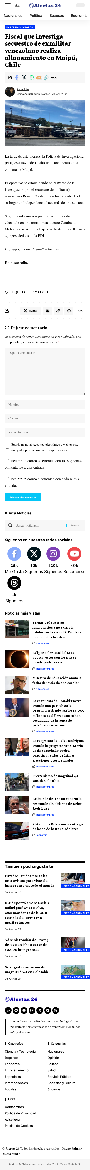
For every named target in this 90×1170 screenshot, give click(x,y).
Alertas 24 (15, 892)
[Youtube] (74, 561)
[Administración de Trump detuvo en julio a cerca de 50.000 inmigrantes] (73, 944)
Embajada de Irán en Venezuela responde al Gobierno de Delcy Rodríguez (57, 804)
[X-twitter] (39, 1010)
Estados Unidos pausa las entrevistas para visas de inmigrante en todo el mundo (29, 880)
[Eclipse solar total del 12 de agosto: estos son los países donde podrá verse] (17, 659)
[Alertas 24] (45, 5)
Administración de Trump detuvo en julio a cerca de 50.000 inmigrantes (27, 944)
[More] (53, 77)
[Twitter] (34, 561)
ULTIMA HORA (38, 292)
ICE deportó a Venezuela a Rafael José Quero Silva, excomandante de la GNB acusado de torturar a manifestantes (27, 912)
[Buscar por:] (39, 525)
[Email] (39, 77)
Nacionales (42, 643)
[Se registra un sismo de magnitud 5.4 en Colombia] (73, 972)
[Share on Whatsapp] (31, 77)
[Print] (68, 311)
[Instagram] (53, 561)
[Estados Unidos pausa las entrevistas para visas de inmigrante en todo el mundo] (73, 880)
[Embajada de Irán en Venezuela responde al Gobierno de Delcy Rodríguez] (17, 805)
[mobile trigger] (9, 5)
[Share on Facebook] (16, 77)
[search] (68, 5)
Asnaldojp (23, 89)
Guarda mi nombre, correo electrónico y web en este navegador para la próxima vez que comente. (44, 447)
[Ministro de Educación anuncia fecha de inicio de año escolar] (17, 685)
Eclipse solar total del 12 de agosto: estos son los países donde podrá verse (54, 657)
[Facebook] (14, 561)
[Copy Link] (46, 77)
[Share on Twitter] (24, 77)
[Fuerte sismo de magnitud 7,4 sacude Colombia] (17, 782)
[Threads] (14, 590)
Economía (41, 834)
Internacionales (19, 27)
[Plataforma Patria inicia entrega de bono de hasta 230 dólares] (17, 831)
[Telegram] (16, 1010)
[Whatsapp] (8, 1010)
